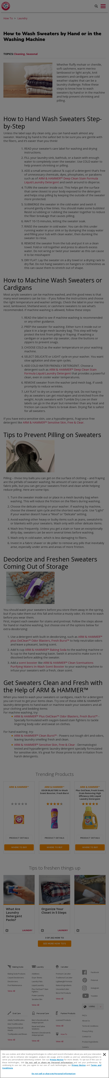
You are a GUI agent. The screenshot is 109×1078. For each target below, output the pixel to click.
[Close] (104, 1054)
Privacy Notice (57, 1059)
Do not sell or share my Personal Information (54, 1073)
